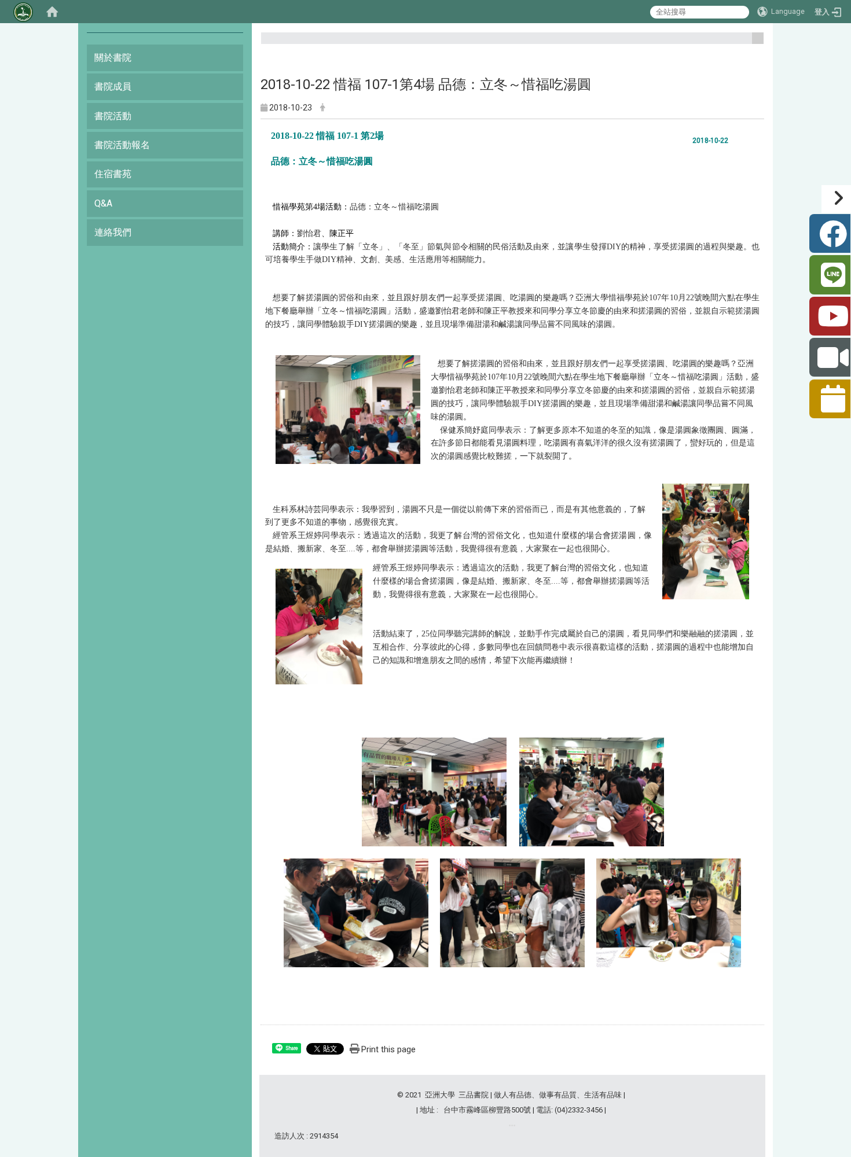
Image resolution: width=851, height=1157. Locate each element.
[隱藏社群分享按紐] (836, 199)
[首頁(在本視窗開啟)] (52, 11)
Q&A (103, 203)
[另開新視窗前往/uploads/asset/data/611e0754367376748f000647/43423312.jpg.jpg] (668, 912)
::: (753, 43)
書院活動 (112, 115)
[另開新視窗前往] (512, 1125)
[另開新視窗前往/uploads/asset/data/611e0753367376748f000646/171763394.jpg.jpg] (512, 912)
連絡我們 (112, 232)
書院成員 (112, 86)
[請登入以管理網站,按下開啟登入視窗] (23, 11)
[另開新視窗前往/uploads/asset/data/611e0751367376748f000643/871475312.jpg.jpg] (434, 791)
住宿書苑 (112, 173)
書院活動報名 (122, 144)
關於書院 (112, 57)
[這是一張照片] (348, 408)
